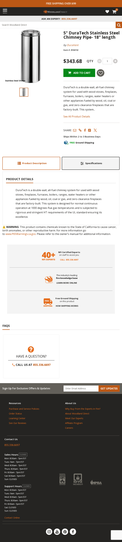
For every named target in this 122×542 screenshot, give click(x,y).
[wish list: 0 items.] (107, 11)
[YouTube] (57, 532)
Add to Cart (82, 73)
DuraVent (72, 45)
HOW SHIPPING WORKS (67, 306)
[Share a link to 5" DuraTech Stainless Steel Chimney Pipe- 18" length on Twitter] (95, 130)
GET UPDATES (109, 388)
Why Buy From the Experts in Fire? (82, 408)
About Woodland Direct (77, 413)
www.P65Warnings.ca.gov (21, 234)
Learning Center (17, 418)
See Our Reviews (17, 423)
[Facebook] (73, 532)
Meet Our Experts (74, 418)
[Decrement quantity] (99, 61)
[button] (74, 130)
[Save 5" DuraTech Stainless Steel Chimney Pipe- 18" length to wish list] (100, 73)
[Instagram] (49, 532)
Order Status (15, 413)
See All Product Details (76, 116)
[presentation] (23, 92)
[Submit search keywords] (119, 25)
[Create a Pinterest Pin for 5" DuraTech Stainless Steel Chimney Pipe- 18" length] (89, 130)
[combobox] (61, 25)
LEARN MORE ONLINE (66, 283)
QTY (90, 61)
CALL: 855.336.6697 (69, 260)
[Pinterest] (65, 532)
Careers (69, 427)
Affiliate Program (74, 423)
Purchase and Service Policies (24, 408)
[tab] (31, 163)
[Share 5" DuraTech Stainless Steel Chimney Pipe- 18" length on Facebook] (85, 130)
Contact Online (12, 517)
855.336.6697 (42, 365)
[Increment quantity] (115, 61)
